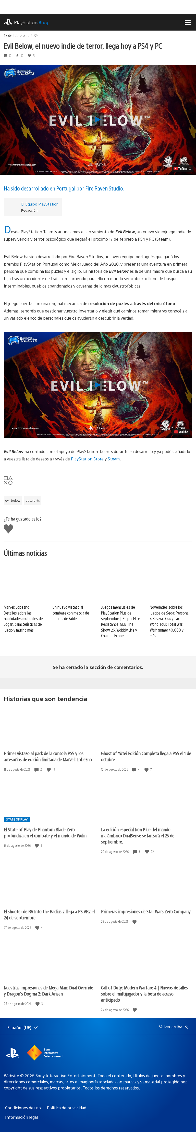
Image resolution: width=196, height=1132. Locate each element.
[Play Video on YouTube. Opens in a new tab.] (182, 168)
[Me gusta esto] (49, 769)
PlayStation (31, 22)
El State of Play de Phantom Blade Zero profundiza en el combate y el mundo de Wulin (45, 832)
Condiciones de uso (23, 1107)
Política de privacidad (66, 1107)
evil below (12, 500)
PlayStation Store (87, 458)
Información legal (21, 1117)
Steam (114, 458)
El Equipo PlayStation (39, 203)
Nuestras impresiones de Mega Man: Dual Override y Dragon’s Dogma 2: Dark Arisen (48, 991)
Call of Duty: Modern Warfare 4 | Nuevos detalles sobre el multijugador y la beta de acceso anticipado (144, 994)
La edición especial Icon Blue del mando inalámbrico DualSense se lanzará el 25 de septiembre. (137, 835)
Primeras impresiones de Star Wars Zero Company (146, 911)
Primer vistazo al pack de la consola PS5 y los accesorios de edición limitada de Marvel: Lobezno (48, 756)
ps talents (33, 500)
